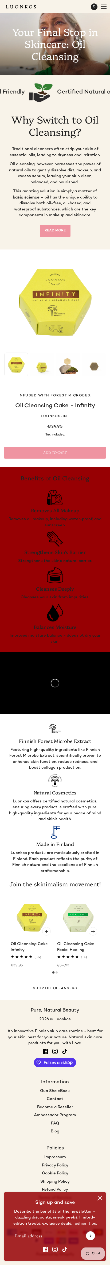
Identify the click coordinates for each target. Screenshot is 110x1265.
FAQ (55, 1123)
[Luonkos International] (25, 6)
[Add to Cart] (46, 931)
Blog (55, 1131)
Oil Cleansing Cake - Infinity (55, 406)
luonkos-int (55, 416)
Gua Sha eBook (55, 1091)
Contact (55, 1099)
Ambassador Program (55, 1115)
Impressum (55, 1157)
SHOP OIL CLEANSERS (55, 988)
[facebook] (45, 1249)
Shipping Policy (55, 1181)
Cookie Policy (55, 1173)
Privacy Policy (55, 1165)
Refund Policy (55, 1189)
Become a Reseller (55, 1107)
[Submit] (90, 1235)
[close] (100, 1198)
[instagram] (55, 1249)
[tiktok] (64, 1249)
